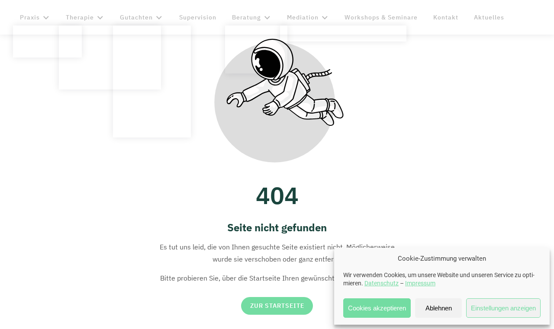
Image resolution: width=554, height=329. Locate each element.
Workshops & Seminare (381, 17)
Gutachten (136, 17)
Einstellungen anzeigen (503, 308)
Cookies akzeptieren (377, 308)
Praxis (30, 17)
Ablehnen (438, 308)
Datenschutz (381, 283)
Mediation (303, 17)
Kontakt (445, 17)
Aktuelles (489, 17)
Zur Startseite (277, 306)
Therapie (80, 17)
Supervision (197, 17)
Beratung (246, 17)
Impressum (420, 283)
